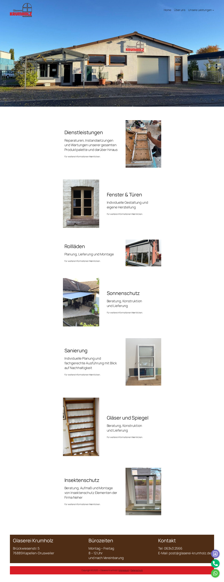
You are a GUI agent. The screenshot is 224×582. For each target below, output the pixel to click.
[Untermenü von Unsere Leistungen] (213, 10)
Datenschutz (137, 570)
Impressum (124, 570)
